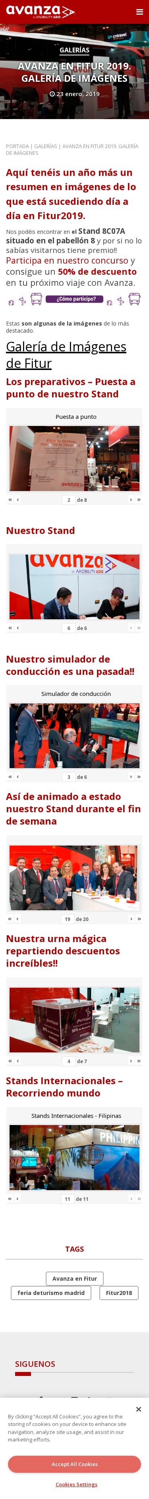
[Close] (138, 1409)
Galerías (74, 50)
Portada (17, 146)
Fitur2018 (119, 1293)
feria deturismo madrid (51, 1293)
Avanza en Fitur (74, 1278)
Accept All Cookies (75, 1464)
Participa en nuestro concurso (67, 260)
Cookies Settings (76, 1484)
